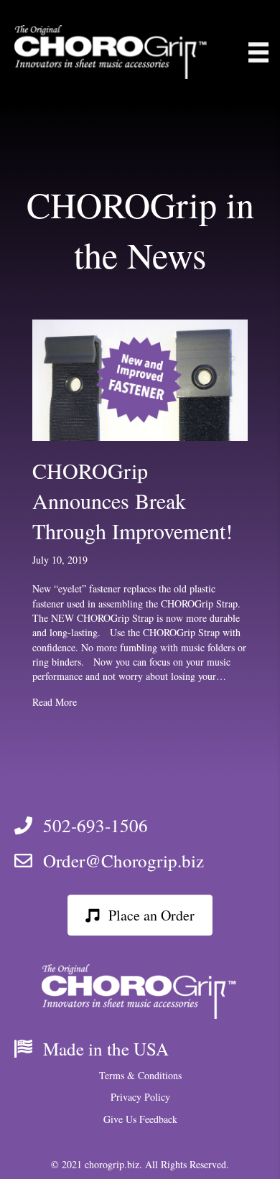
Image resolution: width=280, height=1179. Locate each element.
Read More (54, 702)
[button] (140, 915)
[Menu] (258, 52)
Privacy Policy (140, 1097)
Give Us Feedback (140, 1119)
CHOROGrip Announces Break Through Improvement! (132, 500)
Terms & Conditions (140, 1075)
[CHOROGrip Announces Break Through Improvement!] (140, 379)
